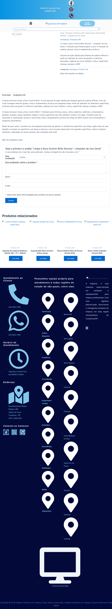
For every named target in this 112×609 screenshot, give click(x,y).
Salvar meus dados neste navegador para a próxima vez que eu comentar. (34, 195)
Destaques (64, 39)
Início (62, 33)
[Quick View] (8, 258)
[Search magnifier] (99, 29)
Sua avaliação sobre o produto (21, 162)
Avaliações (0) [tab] (19, 95)
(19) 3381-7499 (54, 8)
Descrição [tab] (6, 95)
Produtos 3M (79, 33)
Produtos (69, 33)
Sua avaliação (10, 157)
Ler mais (15, 258)
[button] (31, 23)
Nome (8, 177)
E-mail (8, 186)
